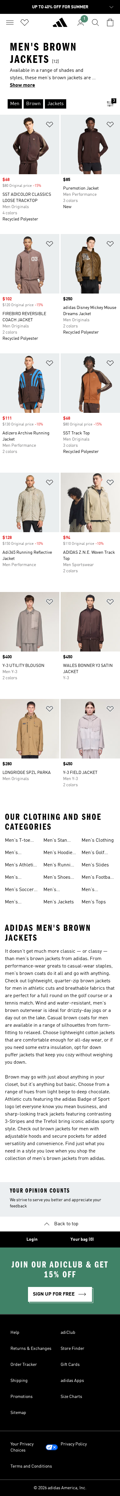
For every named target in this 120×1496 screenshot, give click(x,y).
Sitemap (18, 1413)
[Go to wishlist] (24, 22)
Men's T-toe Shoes (17, 841)
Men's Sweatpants (94, 890)
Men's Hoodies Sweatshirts (59, 853)
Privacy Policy (74, 1444)
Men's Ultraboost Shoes (54, 890)
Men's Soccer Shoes (19, 890)
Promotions (21, 1397)
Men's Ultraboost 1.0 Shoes (20, 853)
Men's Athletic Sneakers (20, 866)
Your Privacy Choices (22, 1447)
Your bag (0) (82, 1239)
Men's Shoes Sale (56, 878)
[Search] (95, 22)
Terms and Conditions (31, 1466)
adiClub (68, 1332)
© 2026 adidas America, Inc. (60, 1488)
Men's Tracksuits (16, 878)
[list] (50, 104)
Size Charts (71, 1397)
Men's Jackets (58, 902)
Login (32, 1239)
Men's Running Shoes (59, 866)
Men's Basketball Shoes (16, 903)
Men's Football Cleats (97, 878)
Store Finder (72, 1348)
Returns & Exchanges (30, 1348)
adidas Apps (72, 1381)
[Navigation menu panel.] (9, 22)
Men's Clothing (98, 840)
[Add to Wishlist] (49, 126)
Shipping (19, 1381)
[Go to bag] (110, 22)
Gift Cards (70, 1364)
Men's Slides (95, 865)
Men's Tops (94, 902)
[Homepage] (60, 25)
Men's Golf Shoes (93, 853)
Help (14, 1332)
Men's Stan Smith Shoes (56, 841)
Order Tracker (23, 1364)
